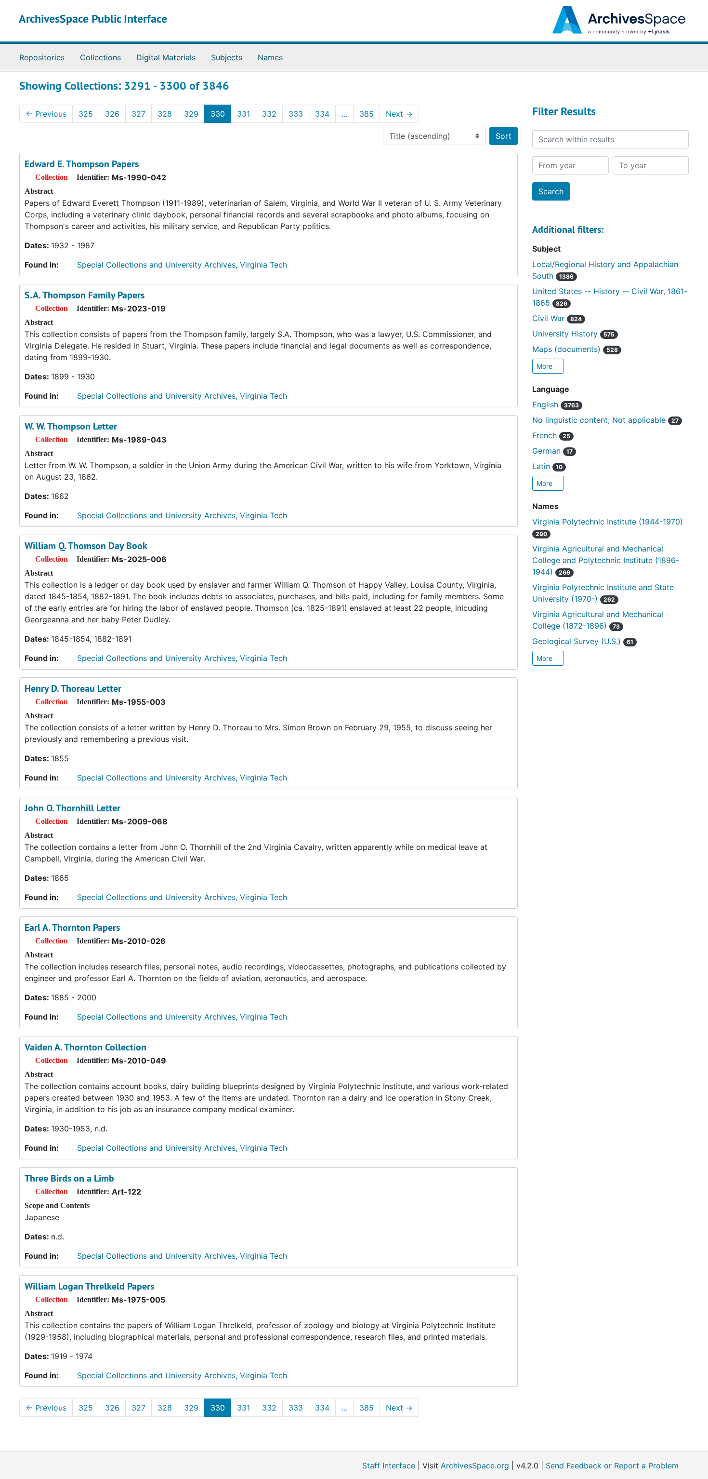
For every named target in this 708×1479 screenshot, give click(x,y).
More (545, 366)
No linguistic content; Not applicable (605, 420)
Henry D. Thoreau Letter (73, 688)
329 (191, 114)
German (552, 451)
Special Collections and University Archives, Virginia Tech (182, 264)
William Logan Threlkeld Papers (89, 1286)
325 (86, 114)
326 (112, 114)
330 (217, 114)
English (555, 404)
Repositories (42, 57)
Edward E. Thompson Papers (82, 164)
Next (399, 114)
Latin (547, 466)
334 (322, 114)
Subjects (226, 57)
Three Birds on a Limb (69, 1178)
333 (295, 114)
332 (269, 114)
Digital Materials (166, 57)
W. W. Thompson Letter (71, 426)
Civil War (557, 318)
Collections (100, 57)
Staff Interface (388, 1465)
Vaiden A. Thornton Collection (85, 1047)
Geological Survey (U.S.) (582, 641)
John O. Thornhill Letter (72, 808)
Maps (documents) (575, 349)
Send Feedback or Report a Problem (612, 1465)
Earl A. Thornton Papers (72, 927)
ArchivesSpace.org (475, 1465)
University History (573, 333)
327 (138, 114)
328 (164, 114)
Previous (46, 114)
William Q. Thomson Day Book (86, 545)
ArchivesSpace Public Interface (93, 18)
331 (243, 114)
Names (270, 57)
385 (366, 114)
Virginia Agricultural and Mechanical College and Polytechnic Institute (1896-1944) (605, 560)
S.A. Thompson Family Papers (84, 295)
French (551, 435)
